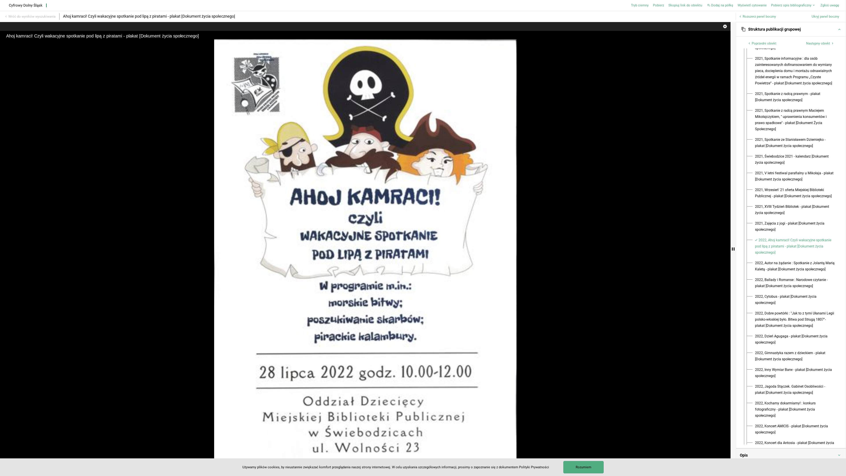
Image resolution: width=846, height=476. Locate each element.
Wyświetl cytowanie (752, 5)
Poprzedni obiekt (764, 43)
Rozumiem (583, 467)
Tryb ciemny (640, 5)
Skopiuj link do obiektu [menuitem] (685, 5)
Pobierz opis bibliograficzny (791, 5)
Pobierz (658, 5)
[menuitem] (794, 71)
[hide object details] (733, 249)
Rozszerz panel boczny (759, 17)
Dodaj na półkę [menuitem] (722, 5)
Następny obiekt (818, 43)
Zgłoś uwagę (829, 5)
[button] (791, 29)
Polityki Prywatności (534, 467)
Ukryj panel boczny (825, 17)
